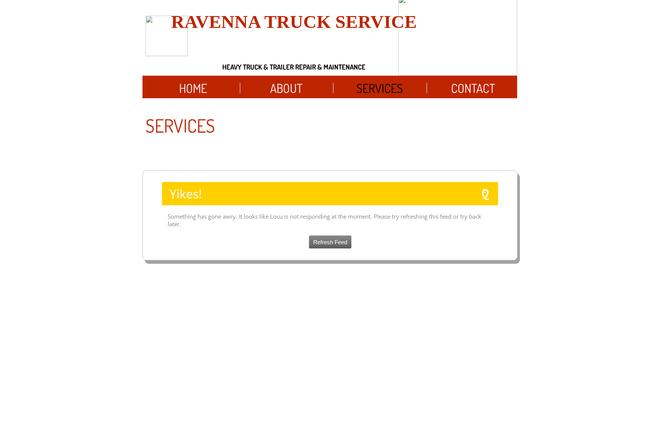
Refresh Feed (330, 242)
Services (379, 88)
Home (193, 88)
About (286, 88)
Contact (473, 88)
